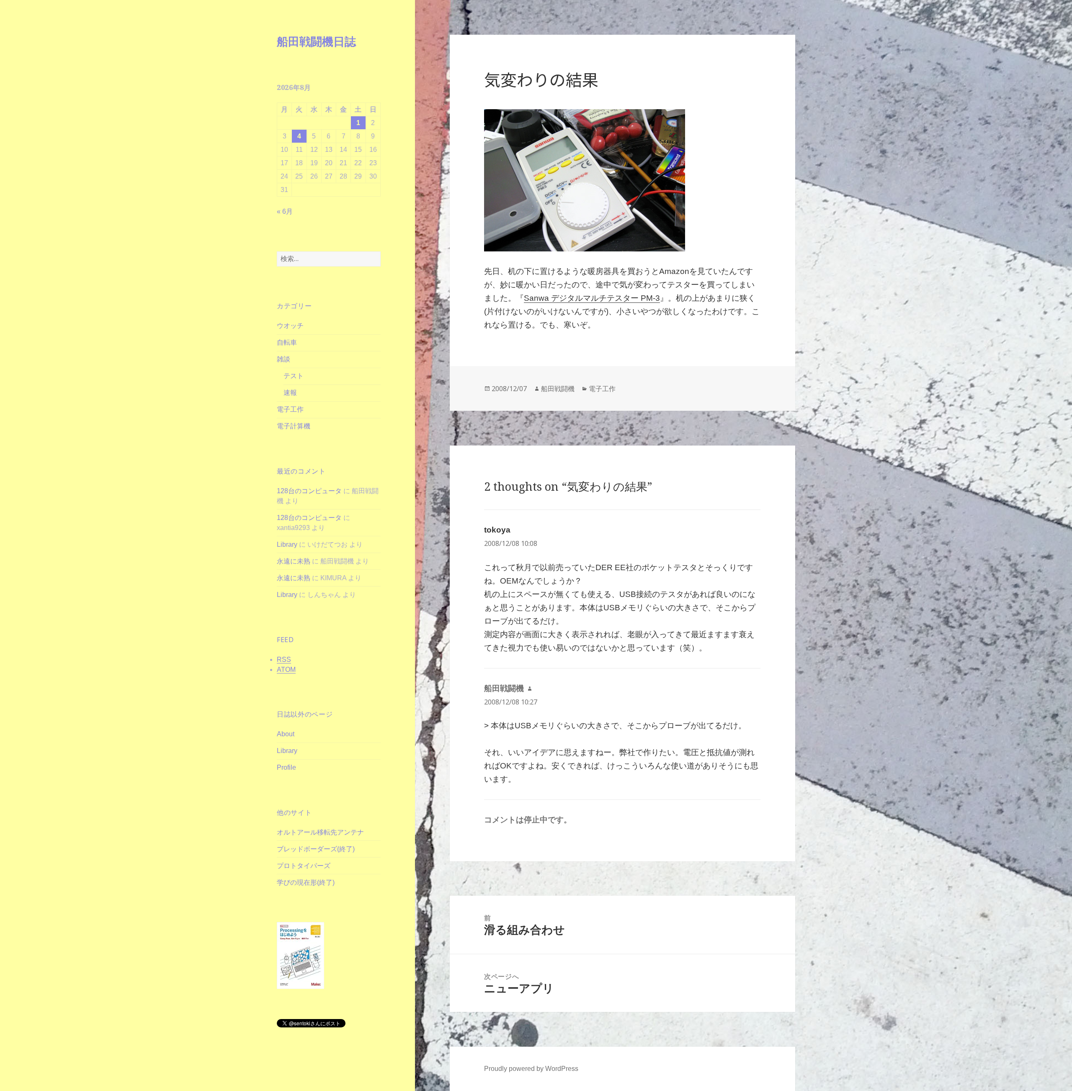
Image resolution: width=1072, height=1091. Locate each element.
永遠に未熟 (293, 561)
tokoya (497, 529)
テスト (293, 375)
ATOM (286, 669)
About (285, 734)
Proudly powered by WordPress (531, 1068)
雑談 (283, 359)
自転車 (287, 342)
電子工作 (290, 409)
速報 (290, 392)
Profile (286, 767)
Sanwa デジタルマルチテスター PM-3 (592, 298)
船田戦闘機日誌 (316, 41)
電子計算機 (293, 426)
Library (287, 544)
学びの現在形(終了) (306, 882)
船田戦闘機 (558, 388)
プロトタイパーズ (303, 865)
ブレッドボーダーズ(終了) (316, 849)
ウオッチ (290, 325)
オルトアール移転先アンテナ (320, 832)
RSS (284, 659)
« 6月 (285, 211)
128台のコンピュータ (309, 490)
